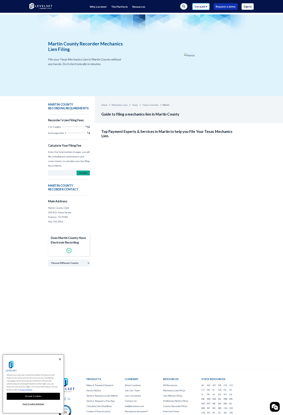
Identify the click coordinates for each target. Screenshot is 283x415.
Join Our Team (132, 390)
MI (219, 399)
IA (214, 394)
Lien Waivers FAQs (172, 395)
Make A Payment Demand (99, 385)
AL (202, 385)
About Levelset (133, 385)
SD (225, 412)
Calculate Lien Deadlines (99, 406)
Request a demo (226, 6)
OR (203, 412)
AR (219, 385)
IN (208, 394)
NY (208, 408)
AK (208, 385)
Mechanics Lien (120, 104)
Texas (135, 104)
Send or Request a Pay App (100, 400)
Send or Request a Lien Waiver (102, 395)
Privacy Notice (26, 389)
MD (209, 399)
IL (202, 394)
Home (104, 104)
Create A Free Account (98, 411)
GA (220, 389)
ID (230, 389)
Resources (138, 6)
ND (219, 408)
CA (225, 385)
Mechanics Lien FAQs (174, 390)
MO (203, 403)
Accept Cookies (33, 396)
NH (225, 403)
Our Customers (133, 395)
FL (214, 389)
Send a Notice (93, 390)
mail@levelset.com (134, 406)
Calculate (83, 173)
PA (208, 412)
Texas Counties (150, 104)
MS (231, 399)
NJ (230, 403)
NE (214, 403)
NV (219, 403)
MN (225, 399)
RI (214, 412)
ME (203, 399)
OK (231, 408)
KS (219, 394)
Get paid (200, 6)
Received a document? (136, 411)
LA (230, 394)
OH (225, 408)
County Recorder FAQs (175, 406)
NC (214, 408)
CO (231, 385)
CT (203, 389)
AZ (214, 385)
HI (225, 389)
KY (225, 394)
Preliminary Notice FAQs (175, 400)
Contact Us (131, 400)
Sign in (248, 6)
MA (214, 399)
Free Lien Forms (171, 411)
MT (209, 403)
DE (208, 389)
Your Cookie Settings (33, 404)
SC (219, 412)
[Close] (60, 359)
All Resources (170, 385)
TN (231, 412)
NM (203, 408)
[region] (33, 383)
